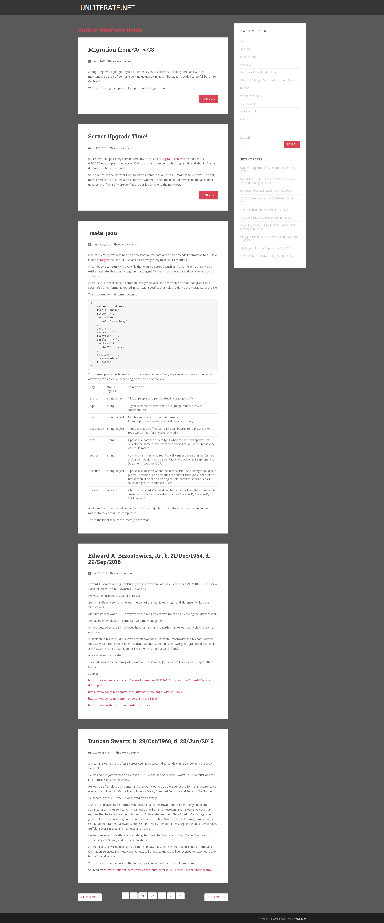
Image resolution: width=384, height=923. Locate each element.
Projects (245, 64)
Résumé (245, 49)
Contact (245, 119)
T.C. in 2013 (247, 103)
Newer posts (91, 897)
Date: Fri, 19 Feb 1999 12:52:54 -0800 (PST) (268, 225)
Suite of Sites (248, 57)
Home (244, 41)
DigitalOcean (170, 159)
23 (162, 896)
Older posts (215, 897)
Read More (208, 98)
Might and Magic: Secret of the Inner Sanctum (270, 80)
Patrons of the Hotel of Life (258, 72)
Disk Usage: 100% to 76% (256, 256)
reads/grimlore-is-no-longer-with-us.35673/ (155, 692)
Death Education (251, 210)
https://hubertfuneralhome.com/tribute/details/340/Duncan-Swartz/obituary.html (159, 870)
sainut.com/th (118, 692)
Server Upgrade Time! (117, 136)
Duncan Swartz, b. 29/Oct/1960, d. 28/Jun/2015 (150, 741)
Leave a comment (122, 61)
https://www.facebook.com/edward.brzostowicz (119, 705)
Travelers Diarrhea (252, 217)
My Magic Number (252, 248)
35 (180, 896)
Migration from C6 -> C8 (121, 49)
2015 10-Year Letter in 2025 (258, 198)
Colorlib (274, 919)
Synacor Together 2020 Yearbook (262, 168)
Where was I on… (251, 96)
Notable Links (249, 111)
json (138, 287)
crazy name (106, 260)
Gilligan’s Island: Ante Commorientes (263, 237)
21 (142, 896)
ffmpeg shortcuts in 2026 (256, 190)
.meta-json (102, 232)
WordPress (299, 919)
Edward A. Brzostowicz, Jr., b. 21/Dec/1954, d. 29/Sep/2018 (149, 559)
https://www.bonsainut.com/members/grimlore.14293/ (123, 698)
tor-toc (244, 88)
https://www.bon (99, 692)
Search (245, 137)
